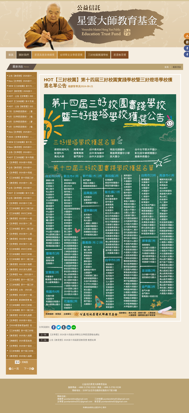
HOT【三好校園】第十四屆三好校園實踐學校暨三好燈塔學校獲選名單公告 (22, 157)
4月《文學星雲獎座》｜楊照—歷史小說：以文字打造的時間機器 (22, 127)
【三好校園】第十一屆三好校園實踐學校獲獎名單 (22, 279)
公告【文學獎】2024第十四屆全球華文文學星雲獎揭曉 (22, 152)
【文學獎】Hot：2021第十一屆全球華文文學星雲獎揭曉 (22, 274)
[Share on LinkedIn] (68, 326)
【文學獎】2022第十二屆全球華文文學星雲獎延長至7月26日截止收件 (22, 234)
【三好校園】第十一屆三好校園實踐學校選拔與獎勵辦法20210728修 (22, 284)
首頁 (10, 54)
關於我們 (24, 54)
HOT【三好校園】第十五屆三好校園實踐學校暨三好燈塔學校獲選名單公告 (22, 101)
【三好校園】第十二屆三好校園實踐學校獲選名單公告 (22, 228)
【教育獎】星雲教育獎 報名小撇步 (22, 300)
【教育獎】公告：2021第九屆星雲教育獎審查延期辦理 (22, 290)
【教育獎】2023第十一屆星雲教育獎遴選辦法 (22, 218)
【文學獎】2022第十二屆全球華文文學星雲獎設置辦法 (22, 244)
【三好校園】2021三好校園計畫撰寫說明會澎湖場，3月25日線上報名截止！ (22, 305)
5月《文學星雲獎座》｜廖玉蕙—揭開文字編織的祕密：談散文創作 (22, 121)
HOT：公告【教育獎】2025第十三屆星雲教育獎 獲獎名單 (22, 106)
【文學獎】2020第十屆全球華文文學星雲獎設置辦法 (22, 346)
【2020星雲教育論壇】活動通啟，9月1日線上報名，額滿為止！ (22, 325)
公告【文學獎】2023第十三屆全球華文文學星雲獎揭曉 (22, 188)
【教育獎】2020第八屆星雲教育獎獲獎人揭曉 (22, 335)
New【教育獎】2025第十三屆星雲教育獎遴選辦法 (22, 147)
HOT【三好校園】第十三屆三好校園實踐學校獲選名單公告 (22, 193)
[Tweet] (58, 326)
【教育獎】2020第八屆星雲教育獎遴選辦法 (22, 356)
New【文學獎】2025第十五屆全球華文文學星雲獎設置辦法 (22, 132)
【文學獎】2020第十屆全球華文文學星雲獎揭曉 (22, 320)
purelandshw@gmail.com (76, 399)
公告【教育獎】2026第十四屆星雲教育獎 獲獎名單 (68, 340)
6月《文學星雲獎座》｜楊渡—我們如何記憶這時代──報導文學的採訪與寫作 (22, 116)
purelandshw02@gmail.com (114, 401)
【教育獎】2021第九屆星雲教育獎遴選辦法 (22, 315)
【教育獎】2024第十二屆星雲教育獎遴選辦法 (22, 183)
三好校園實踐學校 (98, 54)
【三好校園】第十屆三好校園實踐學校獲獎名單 (22, 330)
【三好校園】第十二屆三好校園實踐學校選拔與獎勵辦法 (22, 259)
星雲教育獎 (120, 54)
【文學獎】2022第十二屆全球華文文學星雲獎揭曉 (22, 223)
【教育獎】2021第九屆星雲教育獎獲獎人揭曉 (22, 269)
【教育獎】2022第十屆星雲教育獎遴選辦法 (22, 264)
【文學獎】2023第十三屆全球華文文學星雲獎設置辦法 (22, 203)
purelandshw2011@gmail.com (78, 401)
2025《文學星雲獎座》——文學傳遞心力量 (22, 137)
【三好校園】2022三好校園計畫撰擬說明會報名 (22, 254)
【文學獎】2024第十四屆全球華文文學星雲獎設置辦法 (22, 172)
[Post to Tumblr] (63, 326)
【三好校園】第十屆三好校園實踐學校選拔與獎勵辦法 (22, 351)
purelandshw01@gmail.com (116, 399)
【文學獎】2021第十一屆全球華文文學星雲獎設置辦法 (22, 295)
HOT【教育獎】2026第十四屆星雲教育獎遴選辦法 (22, 91)
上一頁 (15, 368)
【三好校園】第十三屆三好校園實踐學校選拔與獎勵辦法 (22, 208)
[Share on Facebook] (53, 326)
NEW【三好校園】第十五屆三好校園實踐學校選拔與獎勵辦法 (22, 142)
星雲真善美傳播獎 (44, 54)
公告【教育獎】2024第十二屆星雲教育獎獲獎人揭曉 (22, 167)
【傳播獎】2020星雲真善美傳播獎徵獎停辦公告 (22, 341)
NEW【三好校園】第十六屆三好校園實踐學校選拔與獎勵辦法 (22, 86)
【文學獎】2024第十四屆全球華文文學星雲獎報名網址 (70, 334)
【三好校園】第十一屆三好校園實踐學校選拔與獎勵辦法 (22, 310)
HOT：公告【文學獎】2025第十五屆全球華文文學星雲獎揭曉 (22, 96)
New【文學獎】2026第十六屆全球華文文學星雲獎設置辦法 (22, 81)
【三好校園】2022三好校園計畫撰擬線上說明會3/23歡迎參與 (22, 249)
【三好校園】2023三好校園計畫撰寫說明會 (22, 213)
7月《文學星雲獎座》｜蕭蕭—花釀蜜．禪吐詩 (22, 111)
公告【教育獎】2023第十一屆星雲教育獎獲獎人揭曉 (22, 198)
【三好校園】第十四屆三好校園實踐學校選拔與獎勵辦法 (22, 178)
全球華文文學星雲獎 (71, 54)
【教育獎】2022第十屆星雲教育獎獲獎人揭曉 (22, 239)
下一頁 (27, 368)
